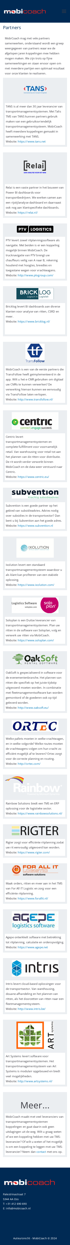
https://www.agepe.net (33, 947)
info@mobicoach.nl (18, 1208)
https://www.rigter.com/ (34, 852)
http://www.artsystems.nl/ (35, 1081)
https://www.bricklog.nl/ (34, 321)
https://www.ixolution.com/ (36, 585)
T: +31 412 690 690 (15, 1203)
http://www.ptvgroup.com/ (35, 275)
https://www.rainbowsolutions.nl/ (40, 813)
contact (41, 1152)
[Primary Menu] (64, 11)
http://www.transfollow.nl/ (35, 399)
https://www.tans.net (32, 141)
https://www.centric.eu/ (33, 477)
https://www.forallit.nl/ (33, 898)
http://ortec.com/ (29, 763)
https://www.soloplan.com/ (36, 640)
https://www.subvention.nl (35, 525)
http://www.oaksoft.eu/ (33, 707)
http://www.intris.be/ (32, 1009)
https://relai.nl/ (28, 212)
